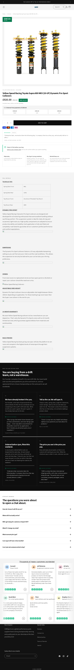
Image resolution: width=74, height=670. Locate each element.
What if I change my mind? (11, 528)
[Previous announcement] (4, 2)
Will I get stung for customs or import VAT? (16, 522)
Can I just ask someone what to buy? (14, 547)
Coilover (9, 14)
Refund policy (41, 637)
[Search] (64, 7)
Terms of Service (42, 641)
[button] (4, 7)
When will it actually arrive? (11, 515)
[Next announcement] (70, 2)
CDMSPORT (39, 669)
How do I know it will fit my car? (12, 509)
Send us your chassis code (14, 149)
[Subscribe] (35, 656)
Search (39, 645)
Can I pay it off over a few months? (13, 541)
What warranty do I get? (10, 534)
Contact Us (40, 633)
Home (4, 14)
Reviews (39, 629)
